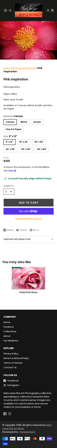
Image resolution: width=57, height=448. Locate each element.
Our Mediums (10, 340)
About (6, 336)
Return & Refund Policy (16, 358)
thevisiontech (27, 431)
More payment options (28, 218)
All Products (19, 68)
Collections (9, 331)
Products (8, 326)
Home (7, 68)
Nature (31, 68)
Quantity (8, 186)
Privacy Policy (10, 353)
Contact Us (10, 367)
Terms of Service (12, 362)
